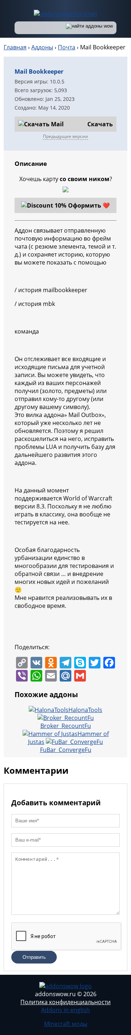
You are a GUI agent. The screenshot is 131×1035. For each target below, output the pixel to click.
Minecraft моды (65, 1024)
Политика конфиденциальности (65, 1002)
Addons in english (65, 1010)
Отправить (34, 957)
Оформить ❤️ (89, 205)
